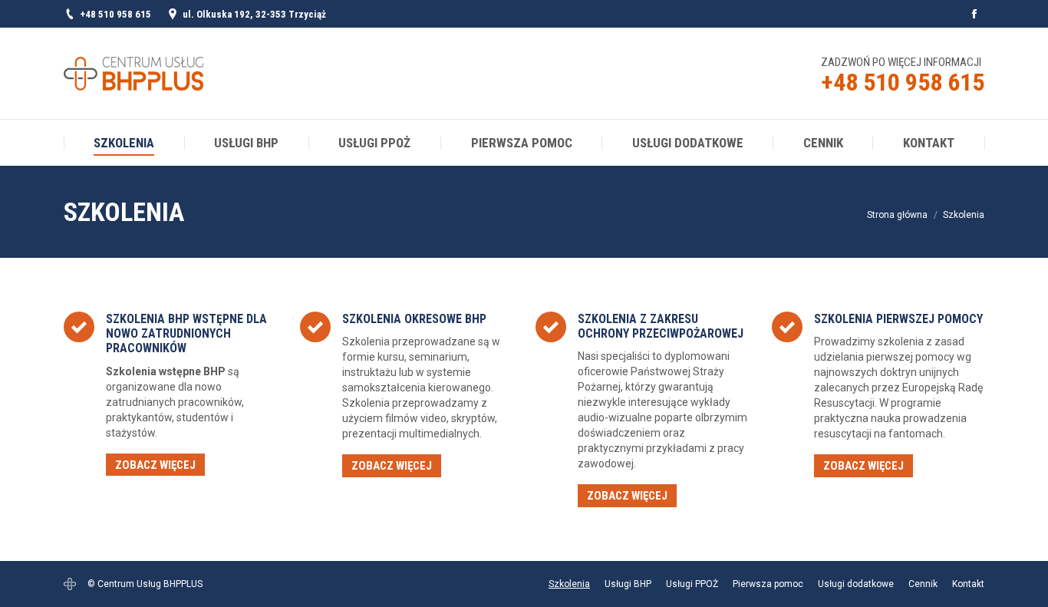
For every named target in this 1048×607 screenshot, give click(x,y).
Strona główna (897, 214)
